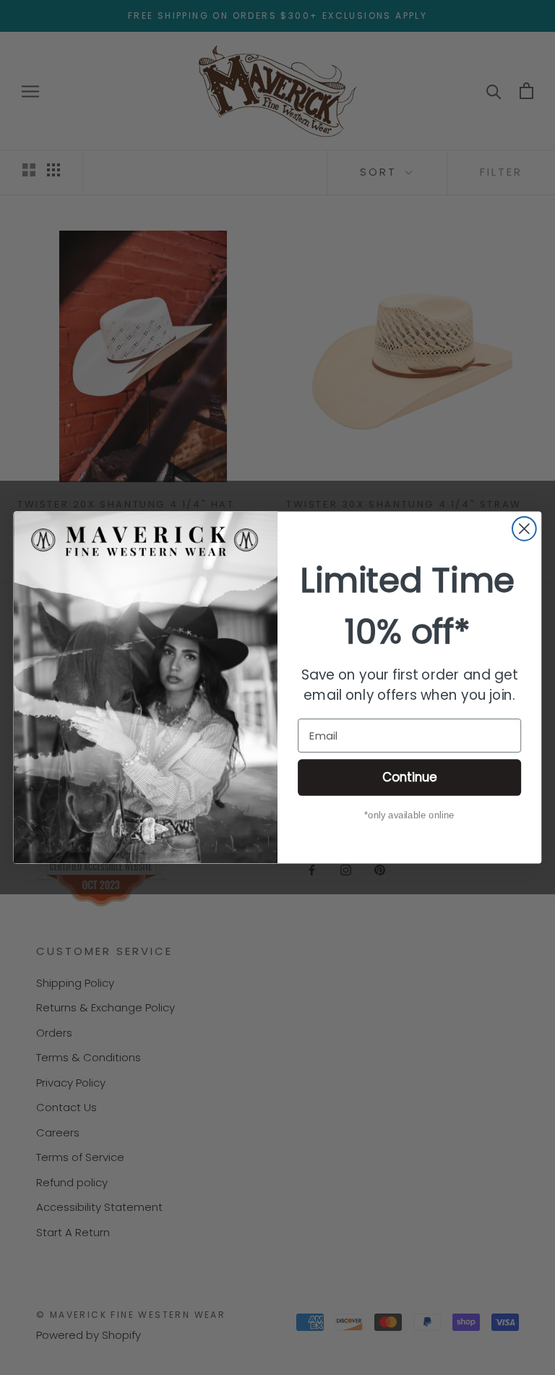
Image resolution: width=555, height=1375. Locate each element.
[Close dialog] (524, 529)
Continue (409, 776)
